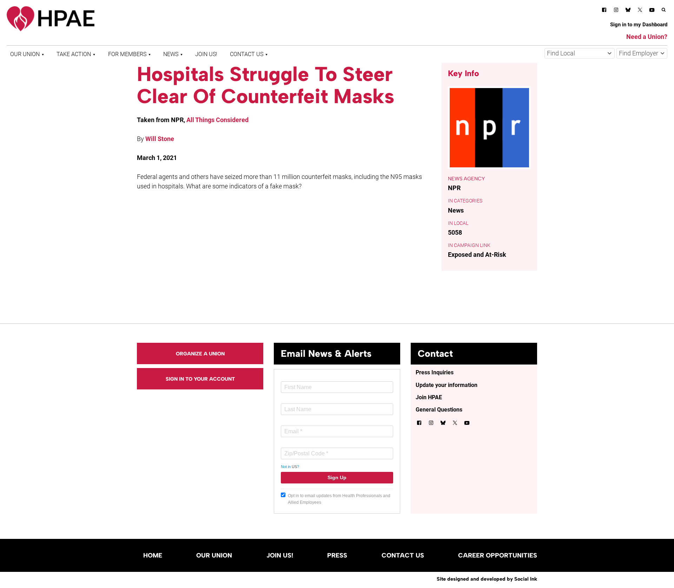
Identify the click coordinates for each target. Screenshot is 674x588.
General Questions (439, 409)
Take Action (74, 54)
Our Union (25, 54)
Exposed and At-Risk (477, 254)
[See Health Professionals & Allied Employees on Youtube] (651, 11)
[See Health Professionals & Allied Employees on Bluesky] (628, 10)
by (487, 579)
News (170, 54)
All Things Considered (217, 119)
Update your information (446, 385)
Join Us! (206, 54)
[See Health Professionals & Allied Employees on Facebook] (604, 11)
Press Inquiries (435, 372)
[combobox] (579, 53)
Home (152, 555)
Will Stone (159, 138)
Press (337, 555)
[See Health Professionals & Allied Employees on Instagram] (616, 11)
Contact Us (246, 54)
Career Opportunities (497, 555)
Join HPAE (429, 397)
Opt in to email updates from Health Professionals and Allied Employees (339, 499)
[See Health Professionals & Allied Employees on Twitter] (639, 11)
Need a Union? (646, 36)
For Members (127, 54)
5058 (455, 232)
